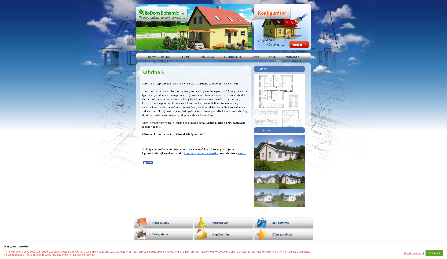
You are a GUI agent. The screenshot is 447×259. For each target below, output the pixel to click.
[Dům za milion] (283, 234)
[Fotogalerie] (163, 234)
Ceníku (242, 153)
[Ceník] (223, 223)
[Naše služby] (163, 223)
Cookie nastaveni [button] (414, 253)
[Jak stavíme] (283, 223)
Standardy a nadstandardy (200, 153)
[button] (257, 94)
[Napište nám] (223, 234)
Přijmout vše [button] (434, 252)
